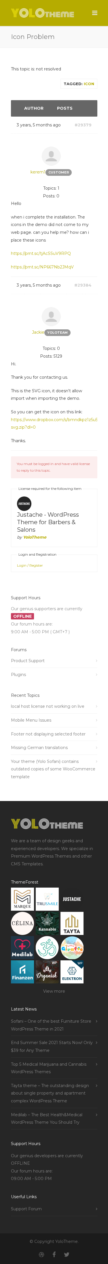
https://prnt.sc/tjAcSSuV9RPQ (41, 253)
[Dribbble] (41, 1255)
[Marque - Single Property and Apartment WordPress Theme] (22, 900)
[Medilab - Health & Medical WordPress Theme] (22, 949)
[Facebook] (54, 1255)
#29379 (83, 125)
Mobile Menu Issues (31, 720)
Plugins (18, 674)
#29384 (83, 285)
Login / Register (30, 565)
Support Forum (26, 1208)
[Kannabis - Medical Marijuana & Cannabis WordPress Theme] (47, 925)
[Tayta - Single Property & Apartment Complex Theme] (72, 925)
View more (54, 991)
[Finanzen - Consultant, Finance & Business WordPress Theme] (22, 973)
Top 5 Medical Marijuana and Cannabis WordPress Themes (48, 1068)
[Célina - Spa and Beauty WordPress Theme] (22, 925)
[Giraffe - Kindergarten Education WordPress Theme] (72, 949)
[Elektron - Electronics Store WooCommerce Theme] (72, 973)
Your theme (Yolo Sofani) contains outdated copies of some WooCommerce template (53, 769)
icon (89, 83)
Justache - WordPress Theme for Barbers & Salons (48, 522)
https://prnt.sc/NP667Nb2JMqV (42, 267)
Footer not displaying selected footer (48, 734)
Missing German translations (39, 747)
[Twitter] (67, 1255)
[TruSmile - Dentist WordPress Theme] (47, 900)
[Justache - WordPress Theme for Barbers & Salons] (72, 900)
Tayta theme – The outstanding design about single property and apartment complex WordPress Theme (50, 1093)
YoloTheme (34, 537)
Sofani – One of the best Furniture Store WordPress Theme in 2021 (51, 1025)
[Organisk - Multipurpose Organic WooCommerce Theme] (47, 973)
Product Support (28, 660)
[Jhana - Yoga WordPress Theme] (47, 949)
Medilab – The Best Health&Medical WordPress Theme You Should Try (46, 1118)
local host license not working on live (47, 706)
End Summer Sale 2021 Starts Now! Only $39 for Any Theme (52, 1046)
